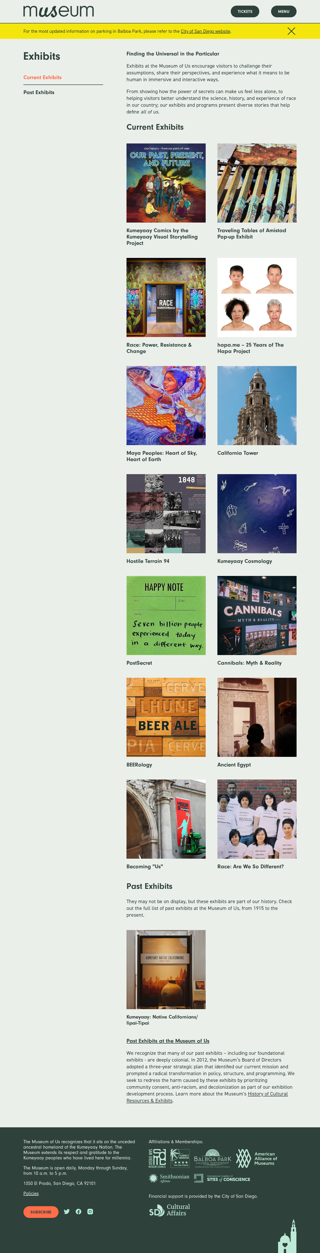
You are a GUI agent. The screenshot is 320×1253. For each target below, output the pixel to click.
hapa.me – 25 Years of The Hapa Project (252, 309)
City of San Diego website (205, 31)
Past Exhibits (38, 92)
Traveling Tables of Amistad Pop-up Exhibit (252, 195)
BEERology (161, 726)
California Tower (250, 415)
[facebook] (78, 1212)
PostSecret (162, 624)
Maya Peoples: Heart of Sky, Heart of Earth (162, 418)
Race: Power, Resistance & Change (161, 309)
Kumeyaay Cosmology (253, 523)
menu (284, 11)
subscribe (41, 1212)
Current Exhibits (42, 77)
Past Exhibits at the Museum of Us (168, 1041)
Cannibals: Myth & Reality (252, 624)
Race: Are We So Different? (250, 828)
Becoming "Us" (162, 828)
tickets (245, 11)
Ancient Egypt (252, 726)
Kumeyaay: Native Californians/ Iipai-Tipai (162, 982)
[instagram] (90, 1212)
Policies (31, 1193)
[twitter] (66, 1212)
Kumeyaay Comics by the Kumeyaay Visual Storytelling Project (162, 198)
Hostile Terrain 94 (160, 523)
